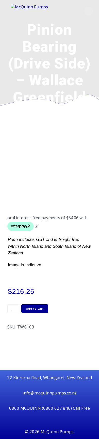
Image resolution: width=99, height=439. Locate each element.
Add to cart (35, 308)
